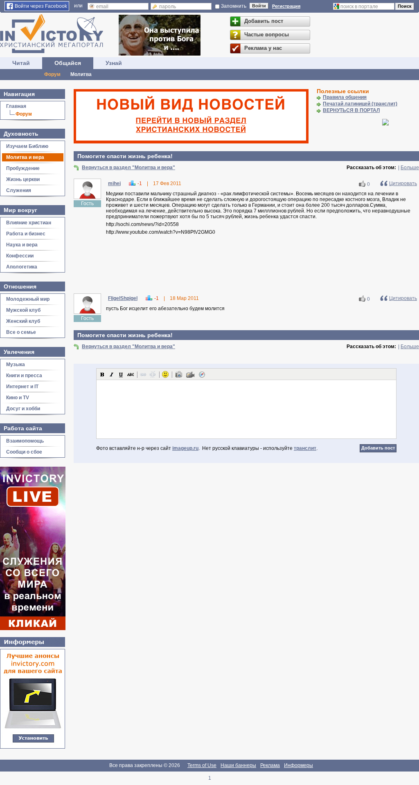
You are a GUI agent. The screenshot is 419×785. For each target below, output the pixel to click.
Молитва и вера (25, 157)
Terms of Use (201, 765)
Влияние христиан (28, 223)
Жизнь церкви (23, 179)
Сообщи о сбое (24, 452)
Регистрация (286, 6)
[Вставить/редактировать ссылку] (143, 374)
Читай (21, 63)
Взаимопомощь (25, 441)
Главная (16, 106)
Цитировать (403, 183)
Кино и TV (17, 397)
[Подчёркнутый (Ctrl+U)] (121, 374)
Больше (410, 167)
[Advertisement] (246, 265)
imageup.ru (185, 448)
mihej (114, 183)
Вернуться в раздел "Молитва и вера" (128, 167)
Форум (52, 74)
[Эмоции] (165, 374)
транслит (305, 448)
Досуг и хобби (23, 409)
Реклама (270, 765)
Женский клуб (23, 321)
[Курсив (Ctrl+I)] (111, 374)
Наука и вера (22, 245)
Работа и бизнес (25, 234)
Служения (18, 190)
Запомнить (233, 6)
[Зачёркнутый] (130, 374)
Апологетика (21, 267)
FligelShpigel (122, 298)
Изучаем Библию (27, 146)
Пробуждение (23, 168)
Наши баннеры (238, 765)
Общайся (67, 63)
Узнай (114, 63)
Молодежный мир (28, 299)
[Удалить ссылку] (152, 374)
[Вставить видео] (190, 374)
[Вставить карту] (201, 374)
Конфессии (20, 256)
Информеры (298, 765)
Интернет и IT (22, 386)
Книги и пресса (24, 375)
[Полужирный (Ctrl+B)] (102, 374)
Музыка (15, 364)
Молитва (81, 74)
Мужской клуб (23, 310)
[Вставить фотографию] (178, 374)
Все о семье (21, 332)
